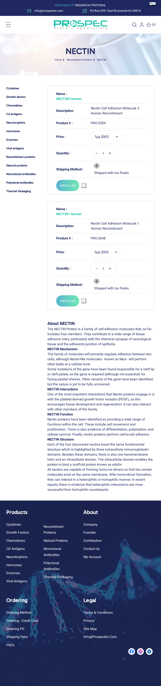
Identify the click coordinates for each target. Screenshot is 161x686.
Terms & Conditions (98, 612)
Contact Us (91, 548)
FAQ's (10, 645)
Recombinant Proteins (79, 59)
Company (90, 524)
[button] (8, 24)
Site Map (90, 628)
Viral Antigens (16, 581)
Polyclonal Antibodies (52, 566)
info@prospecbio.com (100, 636)
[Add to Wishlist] (83, 185)
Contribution (92, 540)
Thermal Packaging (58, 577)
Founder (89, 532)
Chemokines (15, 540)
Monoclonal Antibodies (52, 551)
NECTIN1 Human (69, 214)
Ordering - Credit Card (22, 620)
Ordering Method (18, 612)
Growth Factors (17, 532)
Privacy (88, 620)
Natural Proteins (56, 540)
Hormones (14, 565)
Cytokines (13, 524)
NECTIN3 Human (69, 98)
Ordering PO (15, 628)
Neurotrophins (16, 557)
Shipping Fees (17, 636)
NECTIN (101, 59)
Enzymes (13, 573)
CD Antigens (15, 548)
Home (58, 59)
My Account (92, 557)
